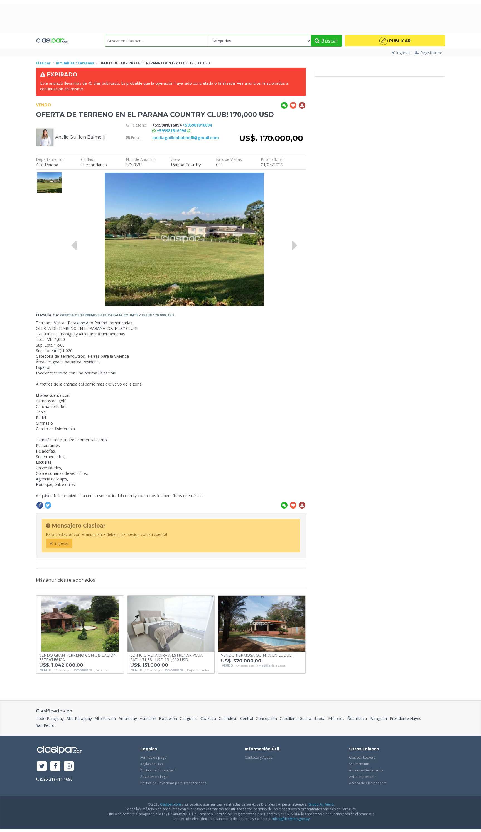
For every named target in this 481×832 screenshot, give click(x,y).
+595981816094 (172, 130)
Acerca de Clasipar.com (368, 783)
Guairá (305, 718)
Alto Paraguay (79, 718)
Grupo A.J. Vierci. (321, 804)
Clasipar (43, 63)
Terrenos (101, 670)
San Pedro (45, 725)
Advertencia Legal (154, 776)
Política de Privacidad (157, 770)
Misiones (336, 718)
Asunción (148, 718)
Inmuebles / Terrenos (75, 63)
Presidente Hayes (405, 718)
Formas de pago (153, 757)
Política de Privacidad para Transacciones (173, 783)
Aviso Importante (362, 776)
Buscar (329, 40)
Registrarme (431, 52)
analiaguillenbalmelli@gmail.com (185, 137)
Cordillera (288, 718)
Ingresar (403, 52)
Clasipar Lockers (362, 757)
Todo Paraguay (50, 718)
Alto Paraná (105, 718)
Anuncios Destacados (366, 770)
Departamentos (198, 670)
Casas (281, 665)
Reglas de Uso (151, 763)
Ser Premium (359, 763)
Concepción (266, 718)
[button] (395, 40)
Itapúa (319, 718)
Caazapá (208, 718)
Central (246, 718)
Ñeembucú (357, 718)
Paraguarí (378, 718)
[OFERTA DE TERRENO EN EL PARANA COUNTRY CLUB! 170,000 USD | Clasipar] (49, 175)
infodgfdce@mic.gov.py (291, 818)
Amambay (128, 718)
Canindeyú (228, 718)
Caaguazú (189, 718)
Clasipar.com (170, 804)
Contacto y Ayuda (259, 757)
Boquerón (168, 718)
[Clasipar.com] (52, 41)
